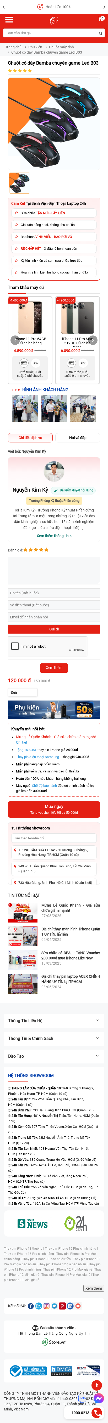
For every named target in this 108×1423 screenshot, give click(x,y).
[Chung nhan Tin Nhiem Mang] (88, 1370)
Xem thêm (93, 1288)
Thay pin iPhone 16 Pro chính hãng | (30, 1254)
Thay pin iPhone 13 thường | (24, 1248)
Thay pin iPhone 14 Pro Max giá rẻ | (67, 1275)
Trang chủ (13, 47)
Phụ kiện (35, 47)
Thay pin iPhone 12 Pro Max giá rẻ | (68, 1269)
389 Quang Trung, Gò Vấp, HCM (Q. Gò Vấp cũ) (54, 1160)
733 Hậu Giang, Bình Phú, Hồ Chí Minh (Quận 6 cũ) (55, 883)
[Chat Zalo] (82, 1398)
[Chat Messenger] (97, 1398)
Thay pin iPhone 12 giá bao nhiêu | (63, 1264)
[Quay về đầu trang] (96, 1385)
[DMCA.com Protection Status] (61, 1370)
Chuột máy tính (61, 47)
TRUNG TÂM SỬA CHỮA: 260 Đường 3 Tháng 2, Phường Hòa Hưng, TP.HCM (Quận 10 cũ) (53, 852)
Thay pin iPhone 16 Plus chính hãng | (71, 1248)
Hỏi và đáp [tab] (78, 438)
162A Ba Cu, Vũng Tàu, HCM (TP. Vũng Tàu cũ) (55, 1203)
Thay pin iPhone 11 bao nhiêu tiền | (47, 1259)
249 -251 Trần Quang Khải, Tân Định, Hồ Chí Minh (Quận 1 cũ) (54, 868)
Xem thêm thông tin (53, 536)
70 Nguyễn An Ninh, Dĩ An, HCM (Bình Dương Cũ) (54, 1198)
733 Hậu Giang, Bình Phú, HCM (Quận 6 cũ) (53, 1110)
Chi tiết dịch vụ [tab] (30, 438)
